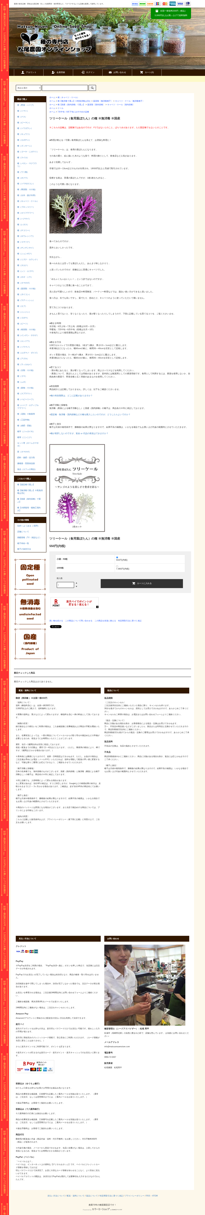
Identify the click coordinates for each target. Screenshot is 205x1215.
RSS (148, 1196)
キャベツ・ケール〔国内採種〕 (121, 105)
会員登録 (61, 72)
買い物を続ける (56, 621)
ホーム (52, 97)
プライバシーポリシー (134, 1196)
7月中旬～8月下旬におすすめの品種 (73, 112)
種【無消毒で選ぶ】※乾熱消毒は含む (74, 101)
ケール (60, 108)
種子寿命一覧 (23, 543)
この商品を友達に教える (105, 621)
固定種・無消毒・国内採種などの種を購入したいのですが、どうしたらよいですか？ (90, 414)
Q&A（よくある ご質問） (28, 526)
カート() (149, 72)
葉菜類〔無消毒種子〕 (103, 101)
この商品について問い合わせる (78, 621)
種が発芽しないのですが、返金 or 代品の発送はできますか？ (79, 433)
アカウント (31, 72)
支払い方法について (56, 1196)
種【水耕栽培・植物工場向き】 (29, 509)
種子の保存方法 (24, 549)
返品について (92, 1196)
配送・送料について (75, 1196)
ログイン (90, 72)
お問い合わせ (119, 72)
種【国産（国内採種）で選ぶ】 (71, 105)
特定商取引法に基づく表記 (130, 621)
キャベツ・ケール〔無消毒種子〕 (129, 101)
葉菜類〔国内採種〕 (96, 105)
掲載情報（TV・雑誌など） (29, 538)
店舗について (23, 532)
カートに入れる (144, 583)
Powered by (87, 1210)
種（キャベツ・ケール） (68, 97)
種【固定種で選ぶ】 (26, 485)
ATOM (155, 1196)
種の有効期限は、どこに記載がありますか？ (72, 395)
